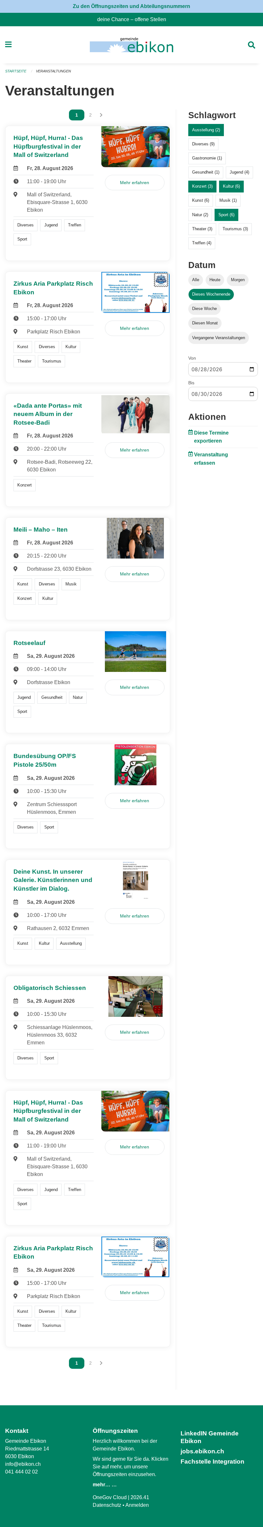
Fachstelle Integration (212, 1461)
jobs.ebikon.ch (202, 1451)
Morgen (238, 279)
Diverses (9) (203, 144)
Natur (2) (200, 214)
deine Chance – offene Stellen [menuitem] (134, 19)
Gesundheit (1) (205, 172)
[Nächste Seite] (101, 114)
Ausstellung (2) (206, 129)
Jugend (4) (239, 172)
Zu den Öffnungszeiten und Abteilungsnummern (131, 6)
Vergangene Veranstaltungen (218, 337)
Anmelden (137, 1505)
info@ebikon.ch (23, 1464)
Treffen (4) (201, 243)
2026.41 (140, 1497)
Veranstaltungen (53, 71)
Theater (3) (202, 228)
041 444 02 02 (21, 1471)
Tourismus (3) (235, 228)
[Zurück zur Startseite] (131, 44)
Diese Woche (204, 308)
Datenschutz (107, 1505)
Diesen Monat (205, 323)
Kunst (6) (200, 200)
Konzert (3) (202, 186)
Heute (214, 279)
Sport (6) (226, 214)
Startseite (15, 71)
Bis (191, 382)
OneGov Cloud (110, 1497)
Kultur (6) (231, 186)
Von (192, 358)
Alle (195, 279)
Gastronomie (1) (207, 158)
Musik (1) (228, 200)
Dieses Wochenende (211, 294)
